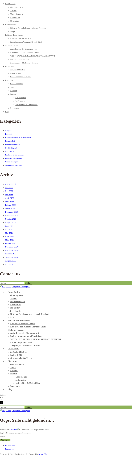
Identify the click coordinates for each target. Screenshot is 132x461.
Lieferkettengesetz (12, 144)
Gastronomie (20, 98)
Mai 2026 (9, 195)
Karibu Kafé (15, 18)
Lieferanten (20, 101)
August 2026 (10, 184)
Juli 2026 (9, 188)
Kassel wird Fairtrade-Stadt (21, 38)
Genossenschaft (16, 84)
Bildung (8, 134)
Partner (13, 94)
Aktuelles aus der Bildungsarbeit (23, 49)
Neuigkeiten (10, 151)
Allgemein (9, 130)
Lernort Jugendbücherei (20, 59)
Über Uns (9, 80)
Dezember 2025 (11, 212)
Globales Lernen (11, 45)
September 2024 (11, 257)
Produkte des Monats (13, 158)
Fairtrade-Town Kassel (14, 35)
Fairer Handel (10, 24)
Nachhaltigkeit (11, 148)
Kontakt (13, 91)
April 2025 (9, 236)
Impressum (14, 108)
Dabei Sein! (10, 66)
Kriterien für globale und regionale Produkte (28, 28)
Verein (12, 87)
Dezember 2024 (11, 247)
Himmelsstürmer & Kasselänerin (18, 137)
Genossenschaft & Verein (20, 77)
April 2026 (9, 198)
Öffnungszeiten (16, 7)
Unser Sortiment (16, 14)
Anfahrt (13, 11)
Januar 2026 (10, 208)
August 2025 (10, 222)
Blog (7, 112)
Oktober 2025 (10, 219)
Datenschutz (10, 445)
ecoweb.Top (43, 454)
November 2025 (11, 215)
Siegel (12, 31)
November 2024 (11, 250)
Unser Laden (10, 4)
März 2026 (9, 202)
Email (2, 436)
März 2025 (9, 240)
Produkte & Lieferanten (14, 155)
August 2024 (10, 261)
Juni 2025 (9, 229)
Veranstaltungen (11, 162)
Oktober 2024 (10, 254)
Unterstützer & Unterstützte (26, 105)
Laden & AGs (15, 73)
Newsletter (14, 21)
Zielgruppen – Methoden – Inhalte (24, 63)
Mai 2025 (9, 233)
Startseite (13, 429)
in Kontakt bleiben (17, 70)
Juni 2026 (9, 191)
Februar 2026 (10, 205)
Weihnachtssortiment (13, 165)
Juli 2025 (9, 226)
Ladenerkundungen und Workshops (24, 52)
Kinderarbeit (10, 141)
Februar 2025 (10, 243)
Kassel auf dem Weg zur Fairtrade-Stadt (26, 42)
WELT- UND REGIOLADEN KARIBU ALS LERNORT (32, 56)
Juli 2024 (9, 264)
